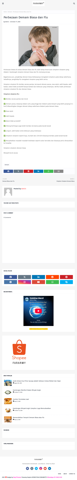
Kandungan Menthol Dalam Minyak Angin (27, 390)
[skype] (66, 282)
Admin (7, 21)
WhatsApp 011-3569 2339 (54, 477)
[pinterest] (66, 277)
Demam (10, 12)
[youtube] (38, 282)
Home (5, 12)
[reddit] (52, 277)
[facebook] (10, 277)
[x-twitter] (24, 277)
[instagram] (24, 282)
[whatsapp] (52, 282)
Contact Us (72, 473)
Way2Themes (17, 477)
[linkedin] (38, 277)
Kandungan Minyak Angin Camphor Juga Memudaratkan (32, 408)
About (65, 473)
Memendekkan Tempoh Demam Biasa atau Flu (28, 417)
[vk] (10, 282)
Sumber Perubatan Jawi (21, 399)
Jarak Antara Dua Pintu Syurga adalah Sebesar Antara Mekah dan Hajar (37, 381)
